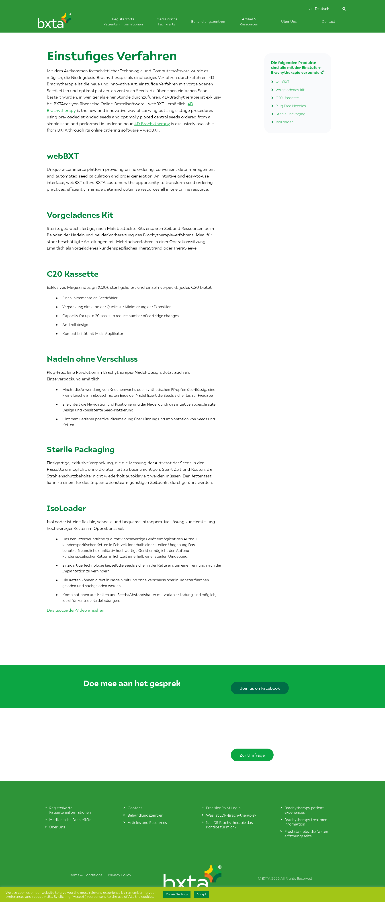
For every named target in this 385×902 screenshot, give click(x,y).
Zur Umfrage (252, 755)
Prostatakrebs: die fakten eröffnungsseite (306, 833)
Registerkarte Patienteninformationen (70, 809)
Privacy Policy (119, 875)
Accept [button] (201, 894)
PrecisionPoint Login (223, 807)
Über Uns (289, 21)
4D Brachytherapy (152, 123)
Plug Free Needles (291, 105)
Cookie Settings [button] (177, 894)
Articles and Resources (147, 822)
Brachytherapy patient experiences (304, 809)
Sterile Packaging (290, 113)
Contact (328, 21)
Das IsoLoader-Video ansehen (75, 610)
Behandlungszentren (208, 21)
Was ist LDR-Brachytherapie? (231, 815)
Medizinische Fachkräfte (70, 819)
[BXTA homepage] (62, 23)
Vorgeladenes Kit (290, 89)
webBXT (282, 81)
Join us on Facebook (260, 688)
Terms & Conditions (85, 875)
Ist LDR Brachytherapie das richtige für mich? (229, 824)
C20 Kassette (287, 97)
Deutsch (321, 8)
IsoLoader (284, 122)
